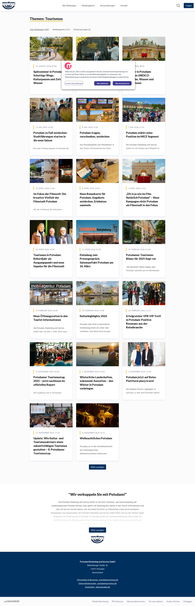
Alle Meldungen (69, 5)
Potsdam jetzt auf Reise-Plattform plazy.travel (141, 379)
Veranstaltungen (107, 5)
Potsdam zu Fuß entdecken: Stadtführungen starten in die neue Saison (50, 136)
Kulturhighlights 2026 (93, 316)
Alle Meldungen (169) (39, 29)
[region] (98, 75)
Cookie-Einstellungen (74, 83)
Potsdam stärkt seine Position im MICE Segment (142, 134)
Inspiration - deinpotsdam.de (97, 587)
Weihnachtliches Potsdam (96, 438)
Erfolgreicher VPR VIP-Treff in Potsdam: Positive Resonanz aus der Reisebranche (143, 321)
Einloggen (187, 601)
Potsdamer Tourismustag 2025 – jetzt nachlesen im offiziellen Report (49, 380)
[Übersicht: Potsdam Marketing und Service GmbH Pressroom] (8, 5)
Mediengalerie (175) (61, 29)
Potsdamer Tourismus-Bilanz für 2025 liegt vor (141, 256)
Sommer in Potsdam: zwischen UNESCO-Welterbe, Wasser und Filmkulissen (140, 77)
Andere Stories (173, 601)
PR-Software (117, 601)
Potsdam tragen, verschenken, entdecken (94, 134)
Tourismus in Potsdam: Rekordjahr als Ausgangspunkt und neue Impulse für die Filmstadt (48, 260)
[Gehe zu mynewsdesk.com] (12, 601)
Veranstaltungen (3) (82, 29)
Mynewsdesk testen (136, 601)
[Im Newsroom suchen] (178, 5)
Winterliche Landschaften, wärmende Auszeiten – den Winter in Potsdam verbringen (96, 382)
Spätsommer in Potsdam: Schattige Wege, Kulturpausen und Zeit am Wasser (49, 77)
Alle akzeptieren (122, 83)
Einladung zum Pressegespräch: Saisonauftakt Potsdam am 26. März (96, 260)
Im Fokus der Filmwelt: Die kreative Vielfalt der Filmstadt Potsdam (49, 197)
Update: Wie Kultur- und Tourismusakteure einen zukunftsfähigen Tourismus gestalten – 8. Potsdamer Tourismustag (50, 446)
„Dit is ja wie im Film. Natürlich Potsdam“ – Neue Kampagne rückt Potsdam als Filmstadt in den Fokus (142, 199)
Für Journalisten (156, 601)
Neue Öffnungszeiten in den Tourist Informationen (50, 317)
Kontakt (124, 5)
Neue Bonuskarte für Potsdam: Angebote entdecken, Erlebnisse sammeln (93, 199)
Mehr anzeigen (97, 467)
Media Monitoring (100, 601)
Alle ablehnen (102, 83)
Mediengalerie (88, 5)
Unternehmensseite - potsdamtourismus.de (97, 583)
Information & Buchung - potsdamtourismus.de (97, 579)
